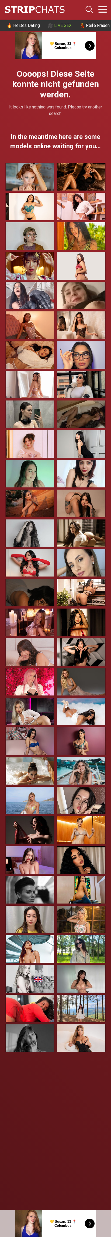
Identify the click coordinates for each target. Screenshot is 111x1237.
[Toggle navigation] (102, 9)
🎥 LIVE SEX (60, 25)
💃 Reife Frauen (94, 25)
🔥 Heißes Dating (23, 25)
